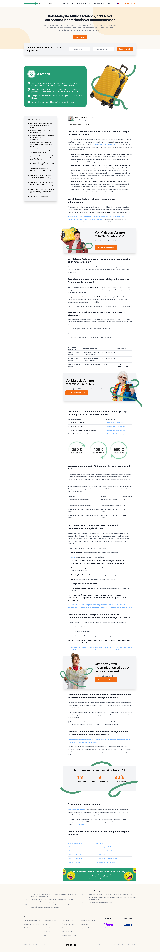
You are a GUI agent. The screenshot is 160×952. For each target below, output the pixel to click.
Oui (95, 876)
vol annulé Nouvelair (74, 854)
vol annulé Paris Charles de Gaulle (107, 858)
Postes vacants (67, 931)
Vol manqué (47, 931)
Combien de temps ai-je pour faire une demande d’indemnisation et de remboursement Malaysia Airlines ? (41, 177)
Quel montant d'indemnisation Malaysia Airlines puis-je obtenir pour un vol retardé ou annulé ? (41, 157)
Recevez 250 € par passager (116, 422)
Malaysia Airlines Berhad (76, 810)
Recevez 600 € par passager (116, 434)
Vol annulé (46, 924)
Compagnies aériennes (75, 843)
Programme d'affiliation (70, 935)
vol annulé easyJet (74, 847)
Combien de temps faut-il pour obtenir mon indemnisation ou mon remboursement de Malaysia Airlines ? (41, 184)
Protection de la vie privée (103, 945)
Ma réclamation (130, 3)
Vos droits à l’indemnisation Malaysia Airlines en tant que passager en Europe (41, 125)
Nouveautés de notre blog (90, 891)
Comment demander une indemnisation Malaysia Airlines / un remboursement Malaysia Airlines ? (42, 191)
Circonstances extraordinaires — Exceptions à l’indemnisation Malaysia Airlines (41, 170)
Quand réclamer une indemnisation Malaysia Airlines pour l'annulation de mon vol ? (41, 144)
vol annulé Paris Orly (103, 854)
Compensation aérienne (32, 920)
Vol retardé (46, 928)
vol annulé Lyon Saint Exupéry (106, 847)
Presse (64, 928)
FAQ (44, 935)
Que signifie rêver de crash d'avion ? (101, 903)
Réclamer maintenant (106, 248)
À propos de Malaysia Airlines (39, 196)
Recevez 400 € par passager (116, 426)
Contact (110, 3)
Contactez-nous (67, 920)
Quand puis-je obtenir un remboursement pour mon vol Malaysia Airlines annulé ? (40, 150)
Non (106, 876)
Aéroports (99, 843)
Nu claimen (80, 37)
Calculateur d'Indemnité (32, 924)
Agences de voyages (88, 928)
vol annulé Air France (74, 851)
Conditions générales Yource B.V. (124, 945)
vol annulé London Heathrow (105, 862)
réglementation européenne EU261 (107, 144)
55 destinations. (80, 824)
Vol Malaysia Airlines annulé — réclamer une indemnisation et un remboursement (42, 137)
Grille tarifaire (28, 928)
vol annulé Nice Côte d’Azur (105, 851)
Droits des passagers (50, 920)
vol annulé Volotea (74, 862)
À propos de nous (68, 924)
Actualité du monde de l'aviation (35, 891)
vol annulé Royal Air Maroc (76, 858)
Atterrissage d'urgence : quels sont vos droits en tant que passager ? (112, 894)
